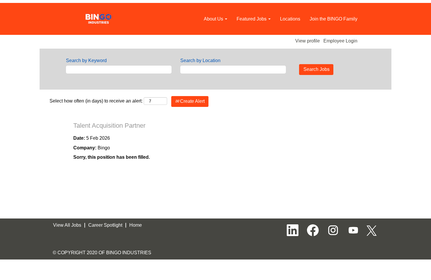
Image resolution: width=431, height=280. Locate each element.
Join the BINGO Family (333, 18)
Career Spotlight (105, 225)
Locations (290, 18)
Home (135, 225)
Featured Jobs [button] (252, 18)
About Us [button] (214, 18)
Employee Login (340, 40)
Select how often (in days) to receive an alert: (96, 100)
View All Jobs (67, 225)
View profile (307, 40)
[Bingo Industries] (98, 19)
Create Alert (192, 101)
